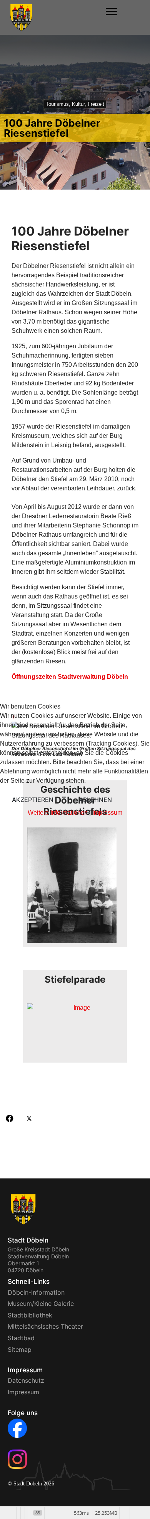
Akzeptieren (32, 800)
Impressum (107, 812)
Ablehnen (95, 800)
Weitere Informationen (58, 812)
